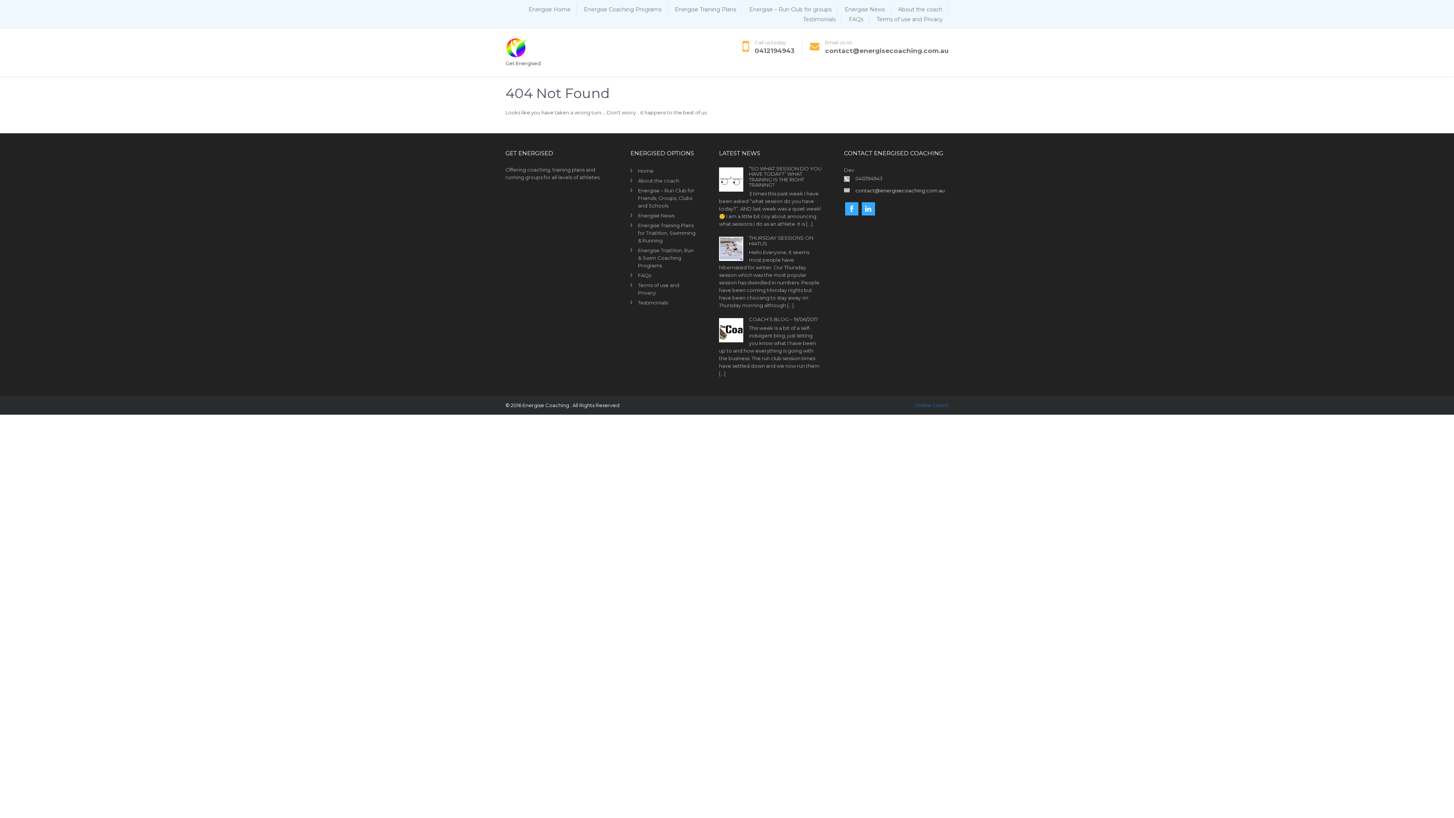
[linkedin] (868, 208)
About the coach (920, 9)
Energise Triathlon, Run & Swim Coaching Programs (666, 258)
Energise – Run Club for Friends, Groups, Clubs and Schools (666, 198)
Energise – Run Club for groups (790, 9)
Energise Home (550, 9)
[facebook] (851, 208)
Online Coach (932, 405)
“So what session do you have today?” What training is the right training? (785, 176)
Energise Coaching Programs (622, 9)
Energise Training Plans (705, 9)
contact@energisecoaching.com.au (887, 51)
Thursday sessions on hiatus (781, 240)
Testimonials (819, 19)
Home (646, 171)
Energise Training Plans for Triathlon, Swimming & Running (667, 233)
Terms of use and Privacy (910, 19)
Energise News (865, 9)
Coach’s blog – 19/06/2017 (783, 319)
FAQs (856, 19)
